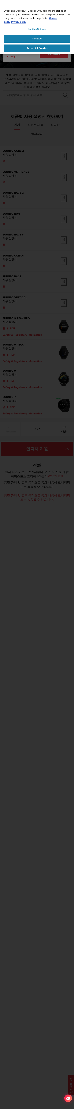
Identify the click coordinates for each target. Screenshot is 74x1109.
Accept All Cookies (37, 48)
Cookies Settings (37, 29)
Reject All (37, 38)
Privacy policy (18, 22)
